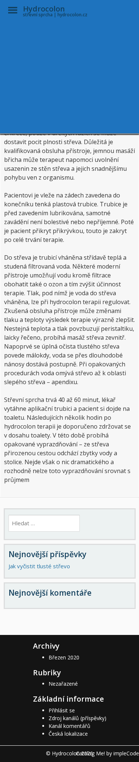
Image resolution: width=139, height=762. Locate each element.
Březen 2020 (64, 657)
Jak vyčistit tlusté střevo (39, 566)
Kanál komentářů (69, 725)
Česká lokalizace (68, 733)
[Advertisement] (69, 78)
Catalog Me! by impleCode (107, 753)
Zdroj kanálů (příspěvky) (77, 718)
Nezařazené (63, 683)
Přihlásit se (62, 710)
